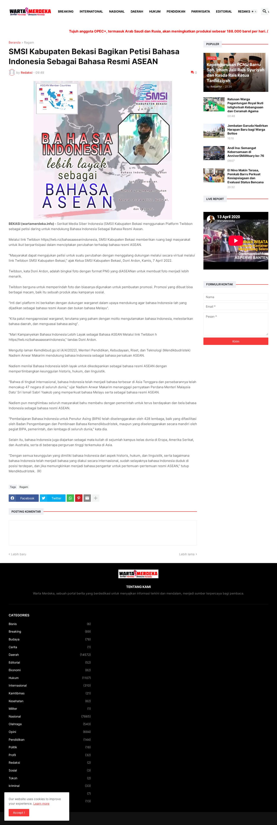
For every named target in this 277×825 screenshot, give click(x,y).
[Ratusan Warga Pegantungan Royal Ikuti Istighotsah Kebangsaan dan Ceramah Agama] (214, 104)
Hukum (155, 11)
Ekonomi (50, 670)
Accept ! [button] (19, 812)
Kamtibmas (50, 693)
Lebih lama (187, 554)
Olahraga (50, 724)
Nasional (117, 11)
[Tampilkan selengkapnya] (95, 498)
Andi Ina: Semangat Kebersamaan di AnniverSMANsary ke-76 (245, 152)
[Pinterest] (78, 498)
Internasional (50, 685)
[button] (254, 11)
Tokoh (50, 778)
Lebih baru (18, 554)
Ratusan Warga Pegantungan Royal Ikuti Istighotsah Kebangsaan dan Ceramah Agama (245, 105)
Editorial (224, 11)
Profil (50, 755)
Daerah (137, 11)
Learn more (41, 803)
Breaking (66, 11)
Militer (50, 708)
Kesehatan (50, 701)
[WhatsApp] (70, 498)
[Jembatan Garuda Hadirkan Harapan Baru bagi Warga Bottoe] (214, 131)
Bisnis (50, 624)
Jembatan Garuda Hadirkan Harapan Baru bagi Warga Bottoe (247, 129)
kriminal (50, 786)
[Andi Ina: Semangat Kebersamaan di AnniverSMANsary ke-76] (214, 153)
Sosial (50, 770)
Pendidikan (176, 11)
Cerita (50, 647)
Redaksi (244, 11)
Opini (50, 732)
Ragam (29, 42)
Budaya (50, 639)
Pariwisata (200, 11)
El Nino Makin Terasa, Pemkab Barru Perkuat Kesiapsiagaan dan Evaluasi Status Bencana (245, 176)
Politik (50, 747)
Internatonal (91, 11)
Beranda (15, 42)
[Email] (87, 498)
